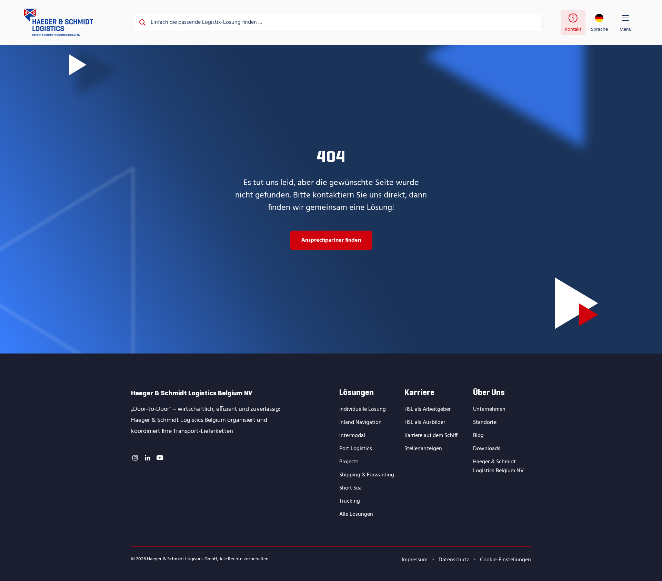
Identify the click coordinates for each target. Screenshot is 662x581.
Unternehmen (489, 409)
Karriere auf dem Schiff (431, 435)
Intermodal (352, 435)
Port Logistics (355, 448)
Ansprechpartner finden (331, 240)
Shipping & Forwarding (366, 475)
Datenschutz (454, 559)
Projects (349, 461)
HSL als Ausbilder (424, 422)
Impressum (415, 559)
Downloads (486, 448)
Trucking (349, 501)
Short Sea (350, 488)
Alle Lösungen (356, 514)
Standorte (484, 422)
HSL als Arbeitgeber (427, 409)
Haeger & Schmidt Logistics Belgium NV (498, 466)
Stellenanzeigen (423, 448)
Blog (478, 435)
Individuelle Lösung (362, 409)
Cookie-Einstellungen (505, 559)
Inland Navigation (360, 422)
